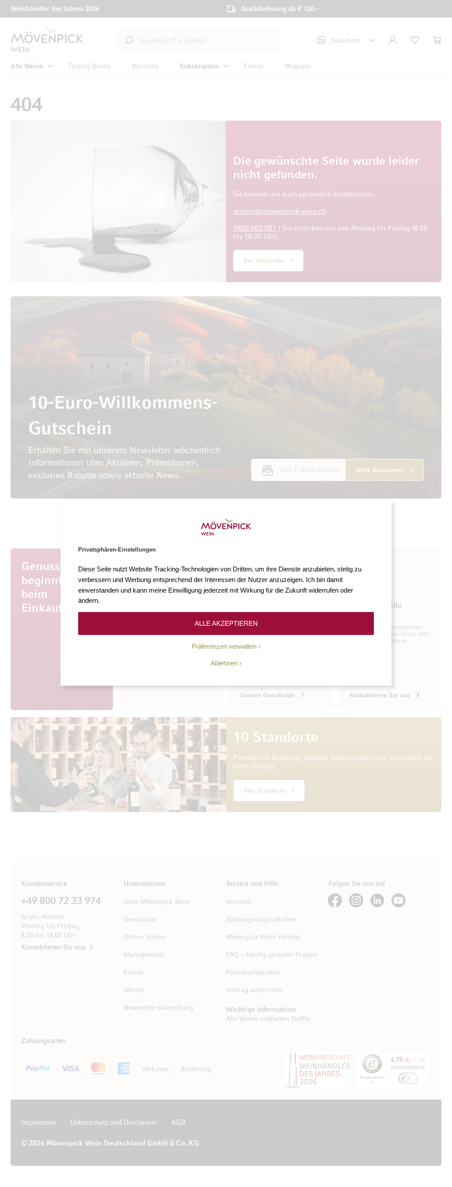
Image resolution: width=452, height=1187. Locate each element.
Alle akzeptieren (226, 623)
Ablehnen (224, 663)
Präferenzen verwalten (224, 646)
